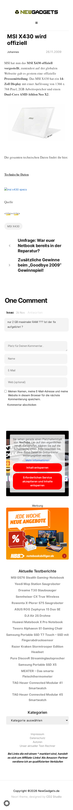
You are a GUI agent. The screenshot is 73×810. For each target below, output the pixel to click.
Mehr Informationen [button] (37, 460)
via (8, 213)
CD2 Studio (54, 796)
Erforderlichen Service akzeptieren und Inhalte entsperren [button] (37, 481)
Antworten (35, 312)
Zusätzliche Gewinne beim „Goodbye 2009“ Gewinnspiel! (39, 265)
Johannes (13, 51)
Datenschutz (37, 738)
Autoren (37, 741)
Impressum (37, 734)
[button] (6, 803)
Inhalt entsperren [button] (37, 467)
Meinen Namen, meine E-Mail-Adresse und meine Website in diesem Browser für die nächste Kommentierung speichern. (38, 395)
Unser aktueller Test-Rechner (37, 745)
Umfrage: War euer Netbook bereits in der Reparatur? (39, 245)
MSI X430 (13, 226)
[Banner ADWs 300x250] (37, 534)
